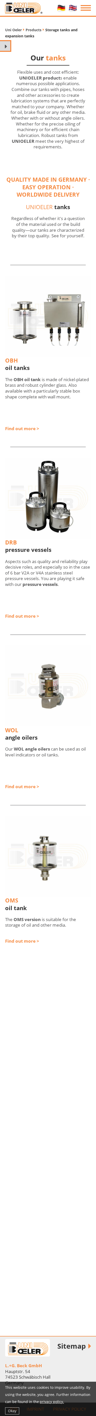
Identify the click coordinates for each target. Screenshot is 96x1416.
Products (33, 29)
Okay (12, 1410)
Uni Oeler (13, 29)
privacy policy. (52, 1401)
